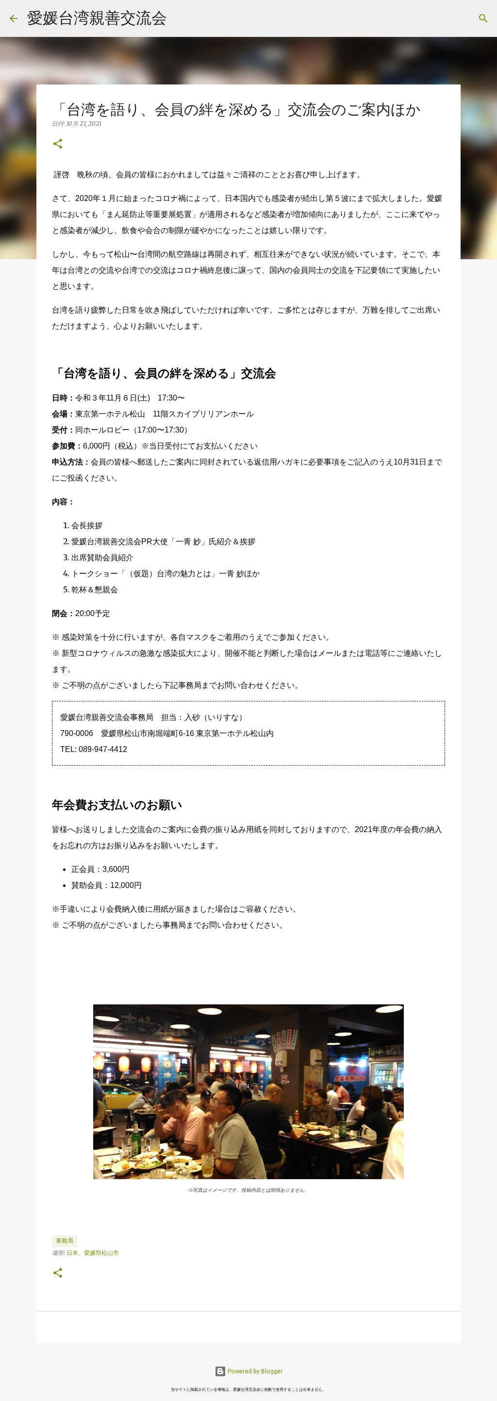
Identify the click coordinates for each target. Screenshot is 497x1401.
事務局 (64, 1240)
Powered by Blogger (254, 1371)
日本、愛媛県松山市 (92, 1253)
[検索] (180, 18)
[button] (58, 144)
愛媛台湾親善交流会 (97, 17)
